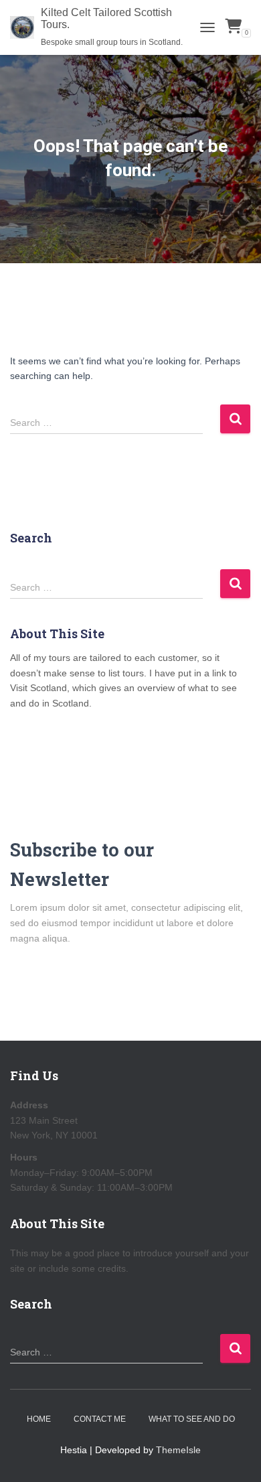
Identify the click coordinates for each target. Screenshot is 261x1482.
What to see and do (192, 1419)
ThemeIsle (178, 1449)
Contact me (100, 1419)
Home (39, 1419)
